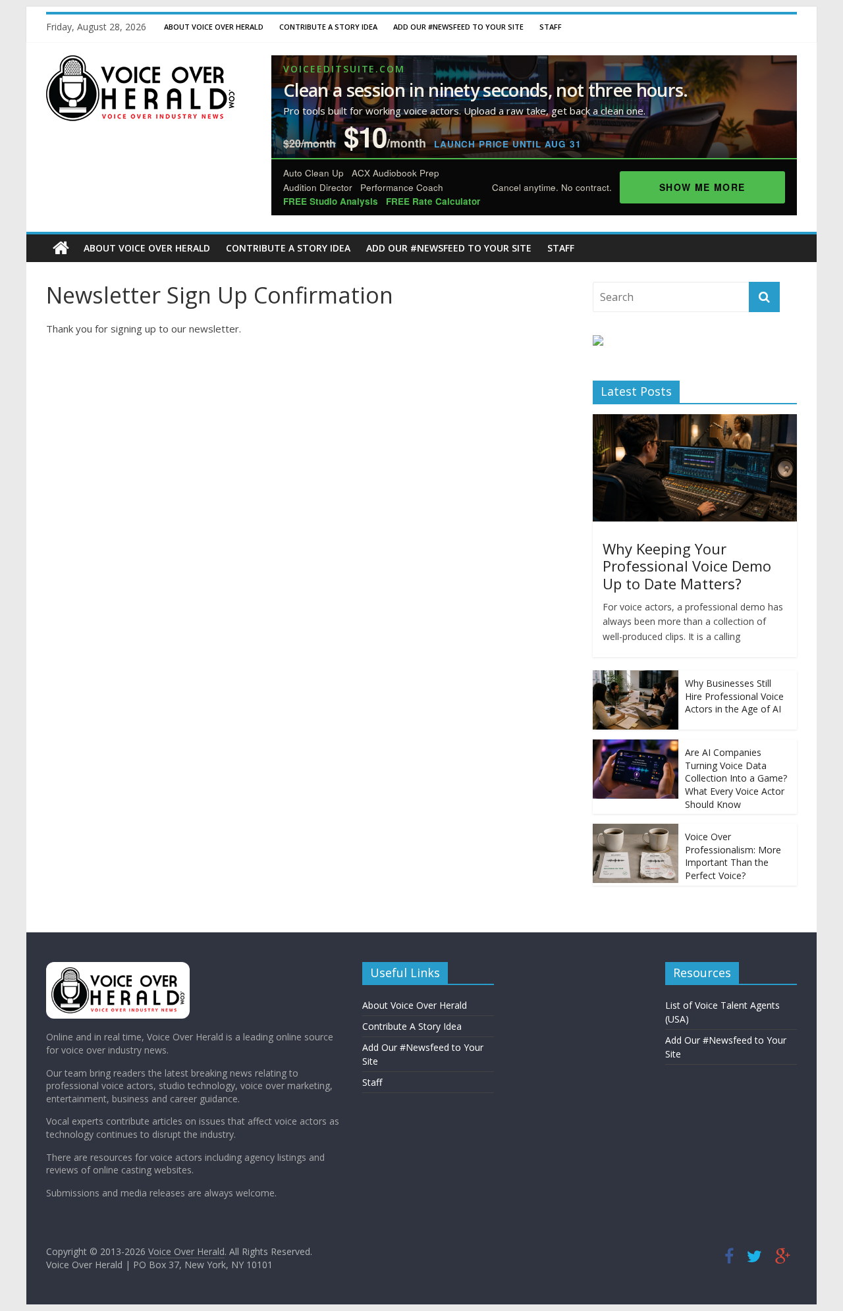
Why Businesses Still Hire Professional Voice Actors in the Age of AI (734, 696)
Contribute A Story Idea (328, 27)
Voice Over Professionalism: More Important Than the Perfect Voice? (733, 856)
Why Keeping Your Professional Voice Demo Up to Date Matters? (687, 566)
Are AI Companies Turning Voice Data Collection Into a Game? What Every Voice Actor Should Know (736, 778)
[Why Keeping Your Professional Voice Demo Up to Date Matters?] (695, 421)
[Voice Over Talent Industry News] (140, 63)
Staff (550, 27)
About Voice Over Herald (213, 27)
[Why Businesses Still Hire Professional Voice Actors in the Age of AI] (635, 677)
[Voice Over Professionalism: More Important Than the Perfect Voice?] (635, 830)
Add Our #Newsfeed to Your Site (458, 27)
